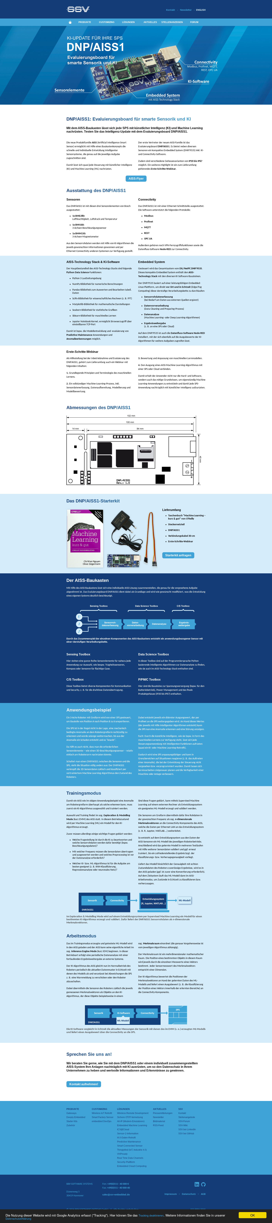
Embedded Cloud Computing (132, 1166)
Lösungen (128, 22)
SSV (180, 1109)
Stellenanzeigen (172, 22)
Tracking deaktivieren (151, 1215)
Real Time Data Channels (130, 1158)
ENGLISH (201, 10)
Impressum (170, 1194)
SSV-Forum (184, 1121)
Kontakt (170, 10)
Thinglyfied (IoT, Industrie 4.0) (132, 1150)
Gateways (71, 1113)
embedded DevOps (101, 1121)
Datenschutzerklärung (18, 1218)
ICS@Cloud (123, 1129)
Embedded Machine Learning (132, 1125)
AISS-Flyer (136, 178)
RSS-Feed (158, 1125)
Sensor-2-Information (127, 1133)
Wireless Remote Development (132, 1113)
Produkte (84, 22)
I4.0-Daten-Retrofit (126, 1137)
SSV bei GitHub (186, 1133)
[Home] (70, 22)
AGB (203, 1194)
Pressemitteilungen (162, 1113)
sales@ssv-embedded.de (116, 1194)
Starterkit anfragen (178, 555)
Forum (194, 22)
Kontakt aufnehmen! (83, 1084)
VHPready (122, 1154)
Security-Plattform (126, 1162)
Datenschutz (189, 1194)
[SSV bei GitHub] (203, 1184)
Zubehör (70, 1125)
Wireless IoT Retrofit (102, 1113)
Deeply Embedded (75, 1117)
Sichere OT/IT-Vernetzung (130, 1117)
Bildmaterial (159, 1121)
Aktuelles (150, 22)
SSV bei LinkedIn (187, 1129)
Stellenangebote (186, 1117)
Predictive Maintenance (129, 1141)
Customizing (106, 22)
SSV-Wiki (183, 1125)
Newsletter (186, 10)
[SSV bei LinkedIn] (197, 1184)
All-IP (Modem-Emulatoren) (131, 1121)
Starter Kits (71, 1121)
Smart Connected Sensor (129, 1145)
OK (252, 1215)
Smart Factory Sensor (102, 1117)
